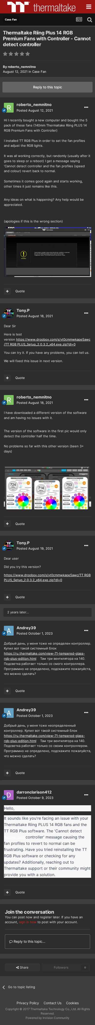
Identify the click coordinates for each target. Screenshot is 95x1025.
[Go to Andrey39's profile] (9, 631)
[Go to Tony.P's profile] (9, 313)
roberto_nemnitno (22, 67)
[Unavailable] (47, 251)
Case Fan (39, 71)
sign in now (28, 922)
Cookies (72, 1003)
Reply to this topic (47, 87)
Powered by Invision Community (47, 1018)
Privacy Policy (28, 1003)
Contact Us (52, 1003)
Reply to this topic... (29, 941)
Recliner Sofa (14, 837)
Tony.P (23, 310)
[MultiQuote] (7, 291)
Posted (35, 110)
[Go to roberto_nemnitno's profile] (9, 108)
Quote (20, 291)
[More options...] (86, 107)
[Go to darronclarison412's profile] (9, 795)
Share (23, 967)
